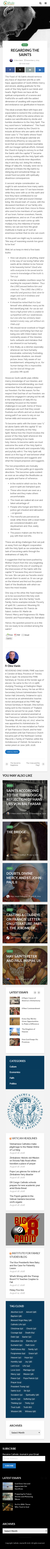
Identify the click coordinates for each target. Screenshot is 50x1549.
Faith (25, 45)
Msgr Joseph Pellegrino (18, 896)
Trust (15, 1407)
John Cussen (15, 938)
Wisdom (16, 1411)
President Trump (20, 1387)
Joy (28, 1362)
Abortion (17, 1312)
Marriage (28, 1370)
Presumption (27, 1011)
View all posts (12, 752)
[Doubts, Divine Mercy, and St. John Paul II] (25, 882)
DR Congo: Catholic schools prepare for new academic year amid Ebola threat (25, 1185)
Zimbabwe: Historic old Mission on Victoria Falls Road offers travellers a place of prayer (24, 1161)
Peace (15, 1378)
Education (17, 1341)
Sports (15, 1399)
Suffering (29, 1399)
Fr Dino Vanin (18, 60)
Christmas (17, 1329)
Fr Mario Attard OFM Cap (19, 813)
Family (32, 1349)
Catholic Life (18, 1324)
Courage (16, 1333)
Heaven (16, 1358)
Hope (28, 1358)
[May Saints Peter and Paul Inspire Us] (25, 965)
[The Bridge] (25, 841)
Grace (33, 1353)
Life (26, 1366)
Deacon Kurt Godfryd (18, 855)
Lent (15, 1366)
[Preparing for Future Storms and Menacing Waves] (15, 1044)
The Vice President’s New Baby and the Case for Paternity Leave (24, 1265)
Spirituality (32, 1395)
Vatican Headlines (24, 1138)
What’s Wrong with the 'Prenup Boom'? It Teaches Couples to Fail (24, 1279)
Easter (26, 1337)
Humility (16, 1362)
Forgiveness (18, 1353)
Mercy (15, 1374)
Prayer (16, 1382)
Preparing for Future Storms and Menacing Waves (31, 1044)
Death (29, 1333)
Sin (27, 1391)
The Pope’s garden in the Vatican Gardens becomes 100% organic (22, 1199)
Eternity (31, 1341)
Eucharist (16, 1345)
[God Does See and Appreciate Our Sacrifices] (15, 1034)
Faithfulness (18, 1349)
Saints (9, 638)
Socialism (17, 1395)
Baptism (16, 1316)
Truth (27, 1407)
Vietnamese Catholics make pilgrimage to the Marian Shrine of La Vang (24, 1147)
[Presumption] (15, 1013)
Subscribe (9, 1466)
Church (31, 1329)
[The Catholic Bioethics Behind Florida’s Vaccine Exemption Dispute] (15, 1000)
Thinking (16, 1403)
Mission (28, 1374)
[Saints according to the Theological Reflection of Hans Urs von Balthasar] (25, 799)
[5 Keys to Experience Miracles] (15, 1023)
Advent (31, 1312)
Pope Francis (30, 1378)
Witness (30, 1411)
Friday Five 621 (17, 1290)
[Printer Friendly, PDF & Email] (17, 635)
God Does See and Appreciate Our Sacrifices (29, 1034)
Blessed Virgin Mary (21, 1320)
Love (15, 1370)
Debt (15, 1337)
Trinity (29, 1403)
